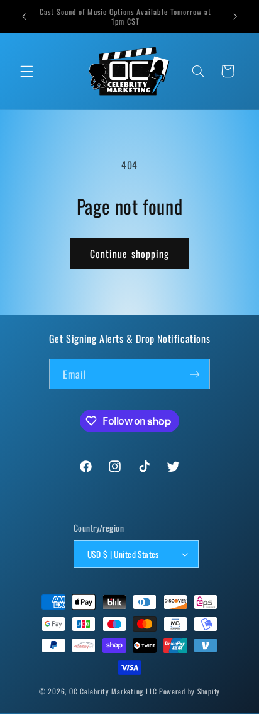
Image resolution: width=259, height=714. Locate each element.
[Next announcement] (235, 16)
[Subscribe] (194, 374)
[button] (26, 71)
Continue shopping (129, 253)
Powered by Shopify (189, 691)
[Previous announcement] (24, 16)
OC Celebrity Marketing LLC (113, 691)
